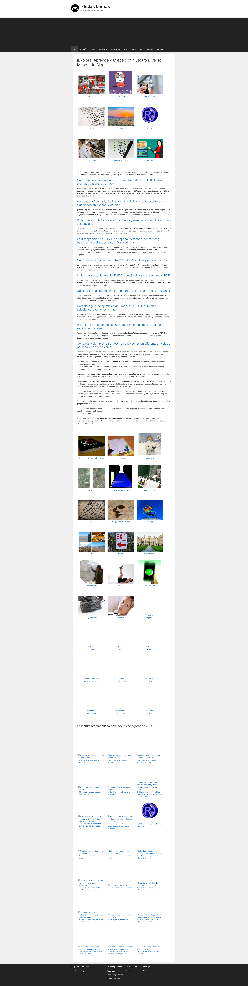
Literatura (150, 458)
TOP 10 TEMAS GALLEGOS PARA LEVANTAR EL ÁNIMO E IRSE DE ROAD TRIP (91, 826)
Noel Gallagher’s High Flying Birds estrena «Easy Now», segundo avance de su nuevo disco (149, 794)
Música (91, 490)
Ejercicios (91, 96)
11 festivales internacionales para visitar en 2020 (89, 793)
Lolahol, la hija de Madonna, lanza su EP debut (120, 793)
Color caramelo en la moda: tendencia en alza (120, 857)
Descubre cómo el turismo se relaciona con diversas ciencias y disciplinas (119, 826)
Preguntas (150, 618)
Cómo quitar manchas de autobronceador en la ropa (146, 889)
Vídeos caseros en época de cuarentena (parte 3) (146, 761)
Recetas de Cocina (91, 681)
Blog (141, 49)
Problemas (91, 713)
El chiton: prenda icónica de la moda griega (90, 857)
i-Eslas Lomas (95, 6)
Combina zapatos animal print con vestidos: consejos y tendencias (90, 889)
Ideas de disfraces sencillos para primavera (148, 953)
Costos (150, 681)
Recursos (120, 586)
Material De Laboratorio (120, 490)
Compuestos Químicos (120, 522)
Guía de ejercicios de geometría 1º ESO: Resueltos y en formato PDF (123, 260)
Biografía (83, 49)
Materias (120, 618)
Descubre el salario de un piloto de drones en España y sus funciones (123, 290)
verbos (126, 49)
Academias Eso (120, 681)
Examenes (120, 458)
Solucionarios (149, 554)
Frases (92, 49)
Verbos (91, 522)
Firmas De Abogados (120, 160)
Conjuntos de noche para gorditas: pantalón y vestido (90, 953)
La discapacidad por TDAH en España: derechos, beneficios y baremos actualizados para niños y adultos (118, 240)
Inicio (74, 49)
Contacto (150, 49)
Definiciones (115, 49)
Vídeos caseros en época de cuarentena (117, 761)
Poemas (149, 522)
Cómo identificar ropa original (120, 888)
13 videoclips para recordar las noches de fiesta (88, 761)
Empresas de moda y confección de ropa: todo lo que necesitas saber (90, 921)
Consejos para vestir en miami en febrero (119, 921)
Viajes (120, 128)
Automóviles (150, 586)
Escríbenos (129, 971)
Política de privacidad (115, 975)
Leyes (120, 554)
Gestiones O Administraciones (91, 458)
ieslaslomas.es (146, 971)
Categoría (92, 160)
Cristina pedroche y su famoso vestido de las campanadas (118, 953)
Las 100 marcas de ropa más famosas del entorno (149, 825)
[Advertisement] (124, 31)
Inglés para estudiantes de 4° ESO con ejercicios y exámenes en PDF (123, 275)
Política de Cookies (114, 979)
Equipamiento (149, 490)
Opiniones (121, 649)
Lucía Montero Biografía (79, 971)
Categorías (120, 96)
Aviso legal (111, 971)
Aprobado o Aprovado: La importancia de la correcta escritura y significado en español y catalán (120, 203)
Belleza (150, 649)
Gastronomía (149, 96)
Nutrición (149, 160)
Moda (149, 128)
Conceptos (120, 713)
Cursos (91, 554)
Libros (134, 49)
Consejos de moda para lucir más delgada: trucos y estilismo (148, 921)
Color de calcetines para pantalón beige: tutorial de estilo (148, 857)
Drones (92, 649)
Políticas (160, 49)
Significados (103, 49)
